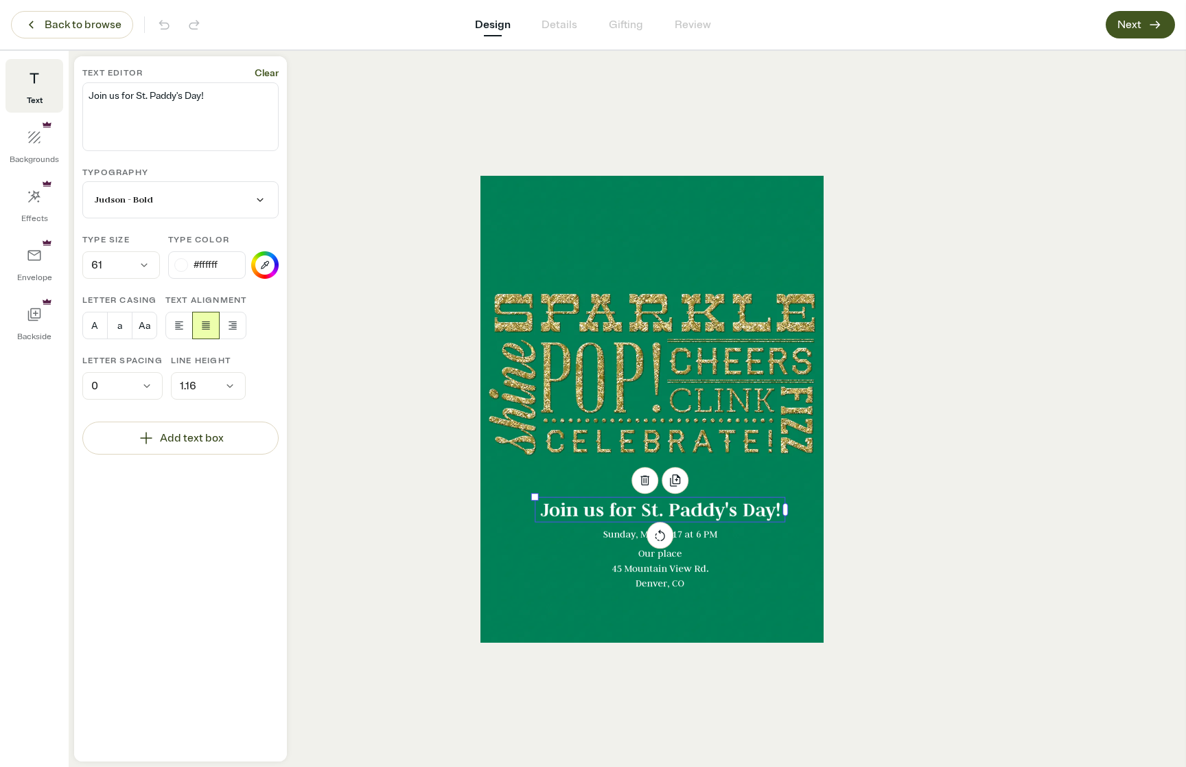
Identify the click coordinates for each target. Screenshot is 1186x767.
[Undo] (164, 24)
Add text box (192, 438)
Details (559, 25)
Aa (144, 326)
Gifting (626, 25)
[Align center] (206, 325)
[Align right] (232, 325)
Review (693, 25)
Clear (267, 73)
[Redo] (194, 24)
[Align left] (179, 325)
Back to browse (83, 25)
